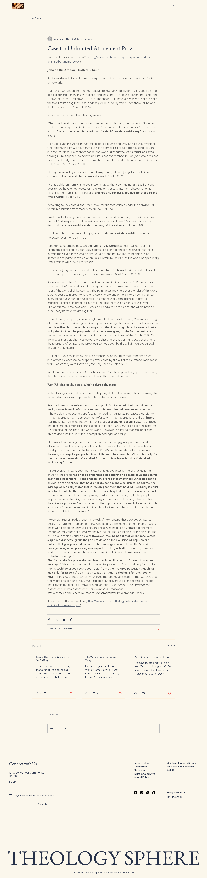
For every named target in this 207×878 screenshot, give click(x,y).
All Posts (36, 18)
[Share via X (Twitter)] (56, 619)
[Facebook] (135, 792)
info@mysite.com (176, 792)
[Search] (174, 6)
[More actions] (158, 39)
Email (12, 782)
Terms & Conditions (144, 773)
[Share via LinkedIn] (63, 619)
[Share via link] (71, 619)
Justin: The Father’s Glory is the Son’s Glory (52, 658)
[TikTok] (154, 792)
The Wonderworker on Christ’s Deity (101, 658)
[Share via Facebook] (48, 619)
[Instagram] (142, 792)
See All (171, 645)
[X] (148, 792)
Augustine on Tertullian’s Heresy (151, 656)
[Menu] (103, 6)
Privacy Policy (141, 762)
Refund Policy (141, 777)
